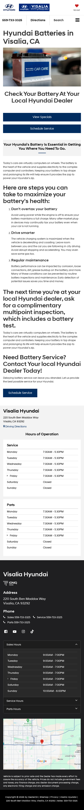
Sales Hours (14, 644)
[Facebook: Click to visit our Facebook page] (6, 631)
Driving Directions (16, 426)
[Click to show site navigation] (77, 20)
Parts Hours (14, 709)
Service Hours (15, 701)
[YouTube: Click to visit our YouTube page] (15, 631)
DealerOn (33, 797)
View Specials (42, 117)
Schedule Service (42, 129)
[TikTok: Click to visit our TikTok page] (33, 631)
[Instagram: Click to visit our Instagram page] (24, 631)
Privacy (54, 797)
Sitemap (44, 797)
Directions (38, 20)
